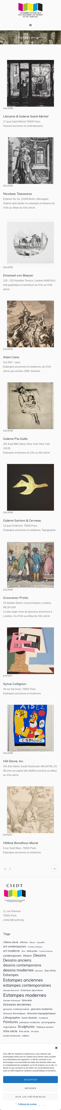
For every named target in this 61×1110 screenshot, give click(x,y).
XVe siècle (24, 1031)
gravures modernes (42, 1009)
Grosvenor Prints (15, 598)
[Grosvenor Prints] (30, 564)
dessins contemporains (22, 965)
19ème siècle (10, 942)
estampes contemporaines (27, 985)
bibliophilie (32, 951)
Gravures (27, 1000)
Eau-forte (50, 970)
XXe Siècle (35, 1032)
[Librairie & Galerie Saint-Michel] (30, 83)
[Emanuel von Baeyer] (30, 242)
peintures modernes (29, 1022)
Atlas (23, 951)
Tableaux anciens (44, 1027)
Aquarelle (40, 942)
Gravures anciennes (17, 1004)
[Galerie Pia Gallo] (30, 405)
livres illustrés (29, 1017)
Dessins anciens (17, 960)
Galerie (8, 108)
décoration (39, 971)
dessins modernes (18, 970)
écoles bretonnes (12, 1035)
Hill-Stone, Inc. (13, 761)
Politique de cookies (27, 1104)
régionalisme (9, 1027)
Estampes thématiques (11, 1001)
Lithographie (11, 1017)
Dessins (39, 955)
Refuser (30, 1088)
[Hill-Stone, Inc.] (30, 728)
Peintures (10, 1022)
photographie (48, 1022)
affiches (24, 942)
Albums (32, 942)
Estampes (10, 975)
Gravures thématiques (14, 1013)
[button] (56, 1047)
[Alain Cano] (30, 324)
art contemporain (14, 946)
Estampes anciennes (23, 979)
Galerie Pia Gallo (15, 439)
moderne (43, 1018)
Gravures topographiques (41, 1013)
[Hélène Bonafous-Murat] (30, 809)
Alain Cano (11, 357)
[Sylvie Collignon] (30, 650)
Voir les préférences (30, 1096)
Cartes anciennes (45, 951)
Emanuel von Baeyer (18, 275)
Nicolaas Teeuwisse (17, 194)
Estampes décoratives (11, 990)
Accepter (30, 1079)
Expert (8, 675)
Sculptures (26, 1026)
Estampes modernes (24, 995)
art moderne (11, 950)
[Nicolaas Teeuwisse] (30, 160)
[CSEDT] (30, 10)
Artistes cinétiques (35, 947)
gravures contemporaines (16, 1009)
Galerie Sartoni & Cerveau (22, 520)
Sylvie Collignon (14, 684)
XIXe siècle (10, 1031)
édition (25, 1035)
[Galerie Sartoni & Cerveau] (30, 487)
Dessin (27, 955)
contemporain (12, 955)
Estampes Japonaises (32, 990)
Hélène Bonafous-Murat (20, 843)
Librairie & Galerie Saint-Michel (25, 116)
